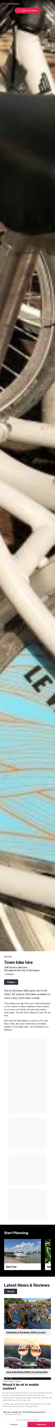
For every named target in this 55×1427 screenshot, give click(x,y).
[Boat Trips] (22, 1254)
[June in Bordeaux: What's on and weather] (27, 1356)
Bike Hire (8, 956)
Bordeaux (10, 974)
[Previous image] (5, 476)
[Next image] (50, 476)
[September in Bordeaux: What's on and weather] (27, 1317)
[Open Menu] (51, 4)
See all (9, 1292)
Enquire (11, 982)
